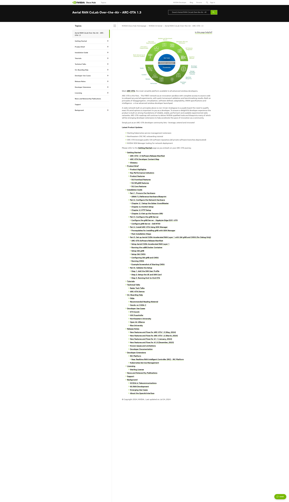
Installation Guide (134, 190)
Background (132, 380)
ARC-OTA (131, 91)
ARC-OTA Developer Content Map (144, 159)
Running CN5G (137, 261)
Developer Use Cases (136, 308)
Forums (199, 2)
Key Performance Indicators (142, 173)
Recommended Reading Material (144, 302)
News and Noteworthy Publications (142, 373)
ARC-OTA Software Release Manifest (147, 240)
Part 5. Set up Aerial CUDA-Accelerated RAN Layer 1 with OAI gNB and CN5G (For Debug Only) (170, 237)
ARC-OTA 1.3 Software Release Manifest (147, 156)
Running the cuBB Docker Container (146, 247)
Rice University (136, 325)
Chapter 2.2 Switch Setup (142, 207)
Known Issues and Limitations (143, 346)
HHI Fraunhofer (136, 315)
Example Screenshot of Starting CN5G (148, 264)
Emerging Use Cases (139, 390)
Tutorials (131, 281)
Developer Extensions (136, 352)
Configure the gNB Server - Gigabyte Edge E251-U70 (154, 220)
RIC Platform (135, 356)
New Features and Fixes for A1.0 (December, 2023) (152, 342)
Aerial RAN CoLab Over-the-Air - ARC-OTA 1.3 (184, 26)
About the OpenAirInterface (142, 393)
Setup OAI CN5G (138, 254)
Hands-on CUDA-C (138, 305)
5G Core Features (138, 186)
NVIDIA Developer (179, 2)
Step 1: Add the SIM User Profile (145, 271)
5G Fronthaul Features (141, 179)
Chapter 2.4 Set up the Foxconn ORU (147, 213)
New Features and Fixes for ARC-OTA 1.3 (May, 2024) (153, 332)
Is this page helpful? (203, 32)
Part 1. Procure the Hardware (142, 193)
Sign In (212, 2)
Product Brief (133, 166)
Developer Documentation (141, 349)
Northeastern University (140, 318)
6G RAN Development (139, 386)
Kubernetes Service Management (144, 363)
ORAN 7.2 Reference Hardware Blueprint (148, 196)
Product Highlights (138, 169)
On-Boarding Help (135, 295)
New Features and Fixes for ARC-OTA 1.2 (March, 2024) (154, 335)
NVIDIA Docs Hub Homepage (134, 26)
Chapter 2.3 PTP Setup (141, 210)
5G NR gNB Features (140, 183)
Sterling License (137, 369)
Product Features (137, 176)
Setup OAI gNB (137, 251)
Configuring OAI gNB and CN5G (145, 257)
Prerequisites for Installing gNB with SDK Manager (153, 230)
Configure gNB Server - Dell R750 (145, 224)
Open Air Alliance (137, 322)
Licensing (131, 366)
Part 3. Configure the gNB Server (144, 217)
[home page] (78, 2)
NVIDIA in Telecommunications (143, 383)
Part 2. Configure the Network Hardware (147, 200)
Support (130, 376)
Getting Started (145, 148)
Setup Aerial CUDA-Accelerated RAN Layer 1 (150, 244)
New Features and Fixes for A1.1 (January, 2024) (151, 339)
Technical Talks (133, 285)
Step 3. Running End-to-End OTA (145, 278)
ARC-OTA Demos (137, 291)
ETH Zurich (135, 312)
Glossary (134, 162)
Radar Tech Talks (137, 288)
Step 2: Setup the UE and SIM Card (146, 274)
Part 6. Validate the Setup (141, 268)
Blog (191, 2)
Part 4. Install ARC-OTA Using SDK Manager (149, 227)
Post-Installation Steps (141, 234)
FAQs (132, 298)
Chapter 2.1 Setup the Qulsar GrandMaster (150, 203)
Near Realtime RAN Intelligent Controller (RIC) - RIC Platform (157, 359)
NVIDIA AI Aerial (155, 26)
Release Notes (133, 329)
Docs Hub (91, 2)
